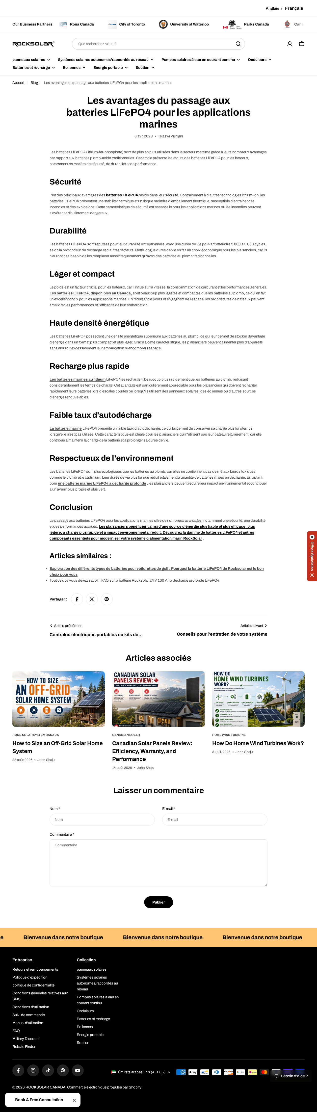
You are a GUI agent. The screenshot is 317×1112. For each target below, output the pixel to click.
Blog (34, 83)
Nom (55, 809)
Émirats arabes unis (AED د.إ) (141, 1072)
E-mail (168, 809)
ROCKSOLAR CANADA (45, 1087)
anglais (272, 8)
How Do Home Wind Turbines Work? (258, 743)
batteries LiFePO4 (122, 195)
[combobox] (158, 44)
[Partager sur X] (92, 599)
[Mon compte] (290, 44)
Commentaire (62, 834)
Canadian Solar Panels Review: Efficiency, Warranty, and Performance (152, 751)
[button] (312, 556)
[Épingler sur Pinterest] (107, 599)
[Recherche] (238, 44)
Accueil (18, 83)
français (294, 8)
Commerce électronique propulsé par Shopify (104, 1087)
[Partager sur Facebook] (77, 599)
